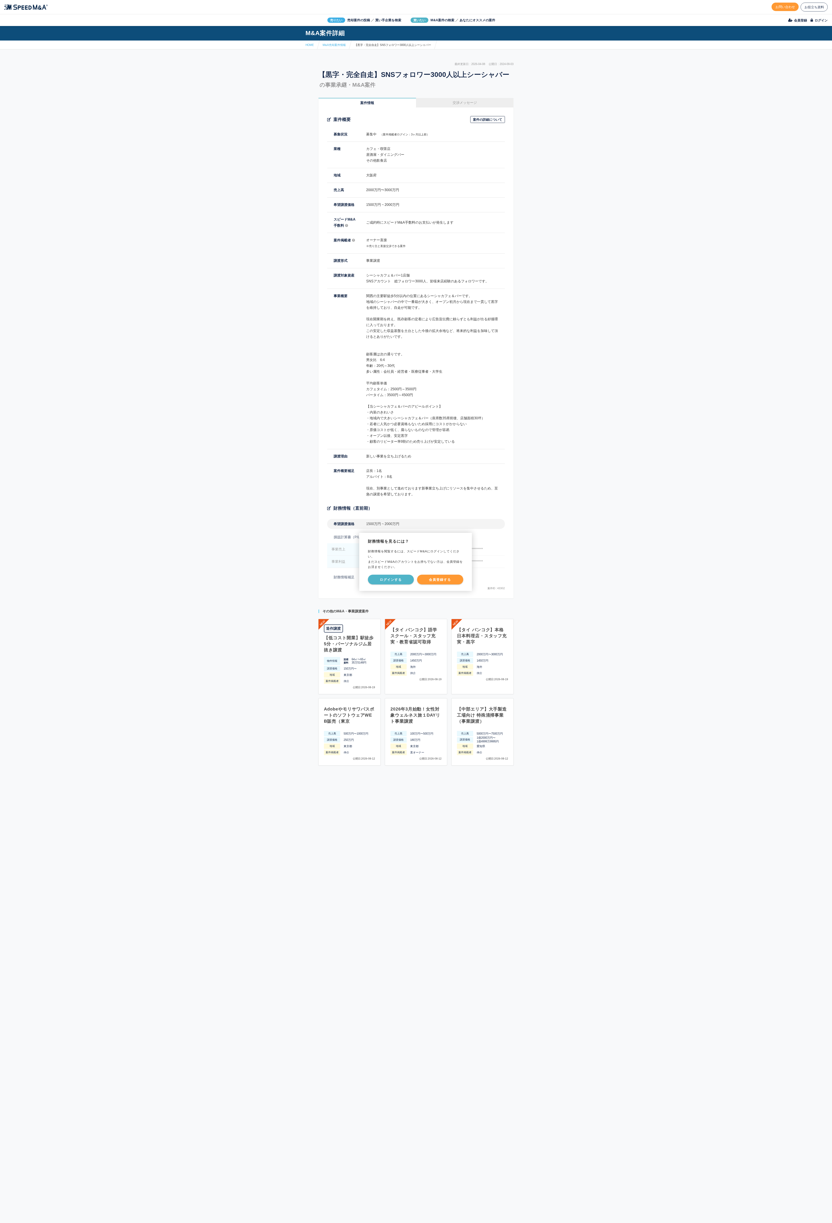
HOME (310, 45)
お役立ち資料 (814, 7)
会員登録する (440, 579)
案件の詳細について (487, 119)
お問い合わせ (785, 7)
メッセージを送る (395, 1214)
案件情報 (367, 103)
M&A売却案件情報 (334, 45)
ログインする (391, 579)
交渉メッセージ (465, 102)
